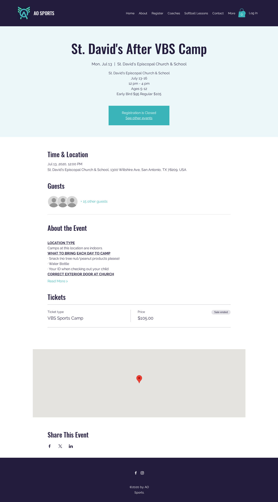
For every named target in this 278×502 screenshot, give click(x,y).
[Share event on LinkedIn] (71, 446)
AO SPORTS (44, 13)
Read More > (58, 281)
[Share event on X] (60, 446)
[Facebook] (136, 473)
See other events (139, 118)
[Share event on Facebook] (50, 446)
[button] (241, 12)
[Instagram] (142, 473)
